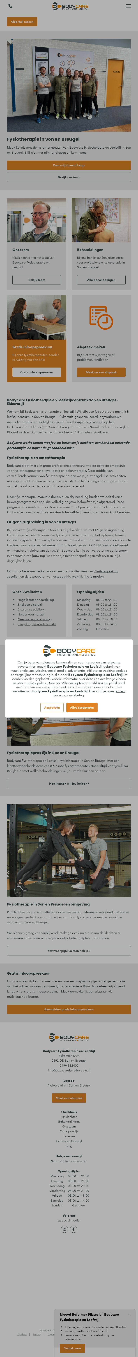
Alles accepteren (82, 707)
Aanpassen (52, 707)
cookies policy (35, 683)
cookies (121, 671)
